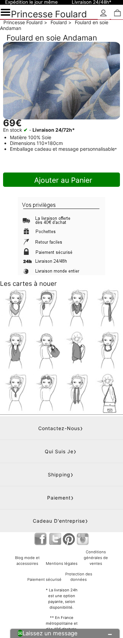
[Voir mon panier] (117, 13)
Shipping (59, 474)
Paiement (59, 498)
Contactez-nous (59, 428)
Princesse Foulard (49, 14)
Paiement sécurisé (44, 579)
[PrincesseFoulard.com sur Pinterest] (69, 538)
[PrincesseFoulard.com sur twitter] (55, 538)
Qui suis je (59, 451)
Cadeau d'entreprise (59, 521)
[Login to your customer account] (104, 13)
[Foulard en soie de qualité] (61, 80)
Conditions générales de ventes (96, 558)
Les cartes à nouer (28, 284)
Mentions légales (62, 563)
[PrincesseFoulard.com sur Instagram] (82, 538)
